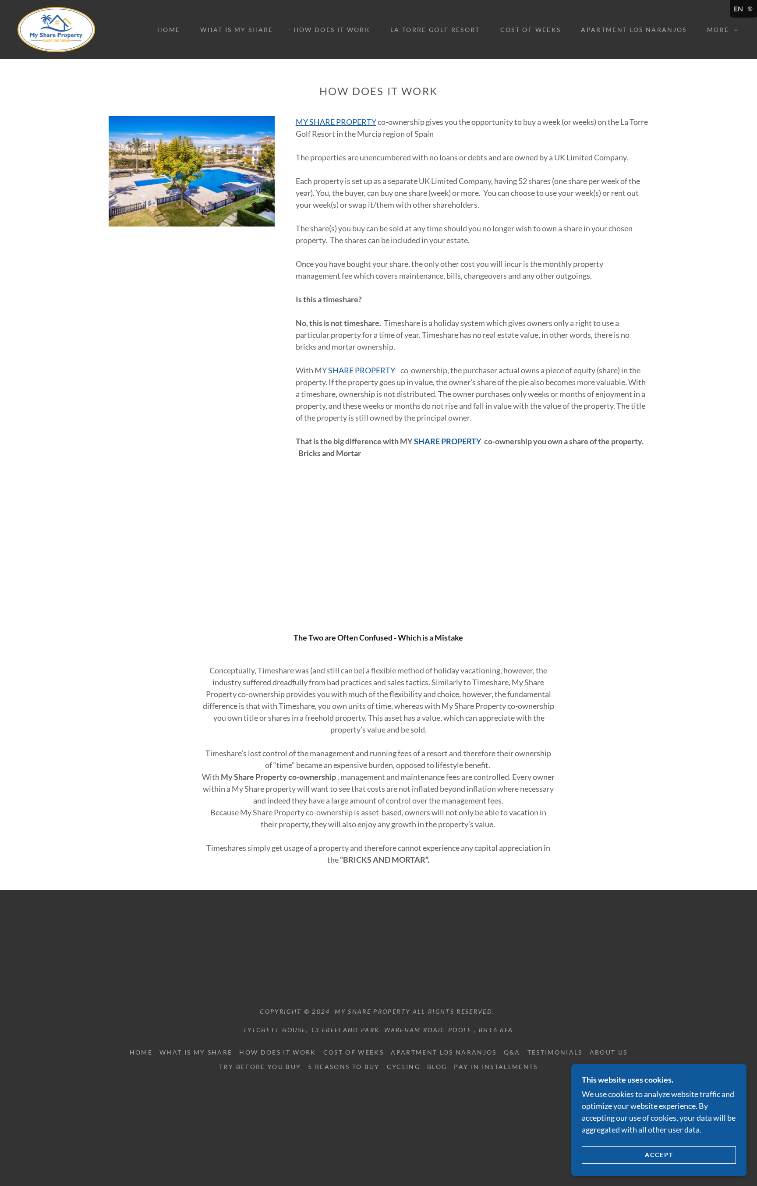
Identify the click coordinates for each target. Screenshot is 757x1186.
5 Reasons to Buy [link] (343, 1066)
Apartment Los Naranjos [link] (633, 29)
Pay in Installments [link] (496, 1066)
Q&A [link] (512, 1052)
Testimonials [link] (555, 1052)
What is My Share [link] (236, 29)
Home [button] (141, 1052)
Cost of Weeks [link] (530, 29)
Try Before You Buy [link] (260, 1066)
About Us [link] (609, 1052)
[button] (720, 30)
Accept (659, 1154)
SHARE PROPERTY (363, 370)
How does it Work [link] (332, 29)
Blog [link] (437, 1066)
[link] (56, 28)
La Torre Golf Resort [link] (435, 29)
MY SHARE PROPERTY (336, 122)
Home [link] (168, 29)
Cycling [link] (403, 1066)
